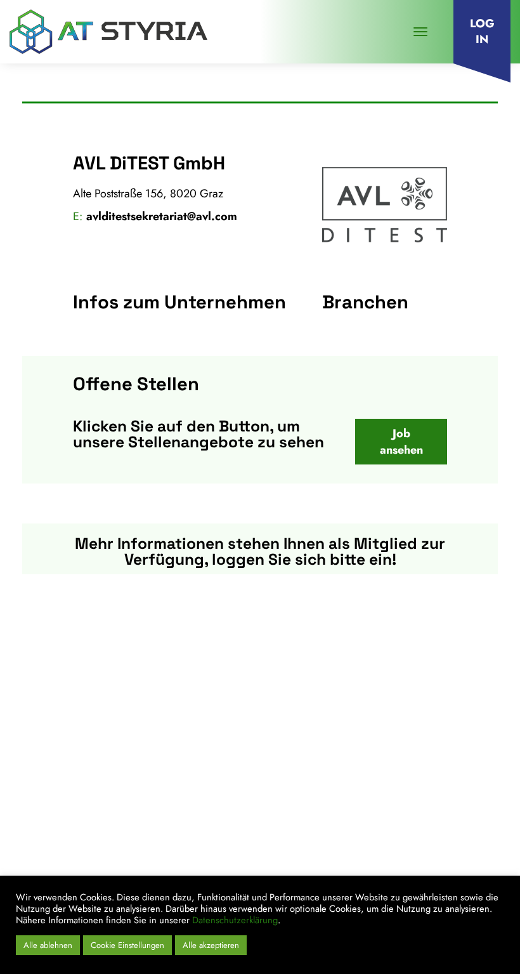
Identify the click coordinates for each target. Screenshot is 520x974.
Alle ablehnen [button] (47, 945)
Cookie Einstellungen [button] (127, 945)
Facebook (411, 867)
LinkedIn (359, 867)
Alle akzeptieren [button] (211, 945)
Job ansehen (401, 441)
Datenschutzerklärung (235, 919)
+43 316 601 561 (92, 777)
